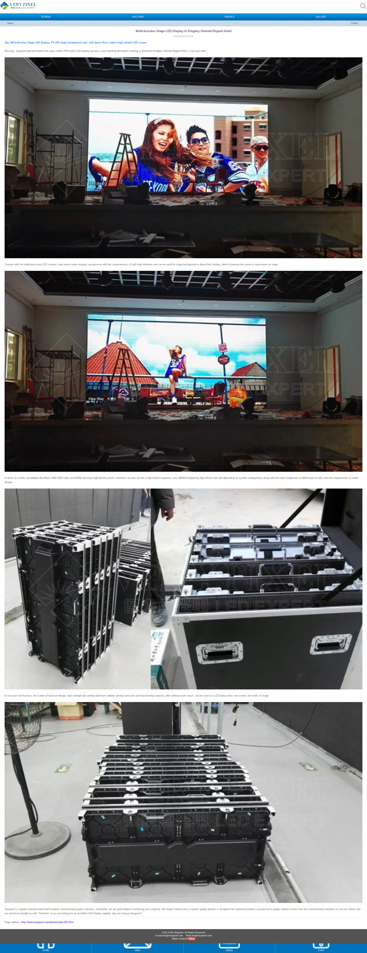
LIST (353, 23)
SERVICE (229, 16)
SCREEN (46, 16)
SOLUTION (138, 16)
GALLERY (321, 16)
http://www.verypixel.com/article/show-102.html (47, 922)
